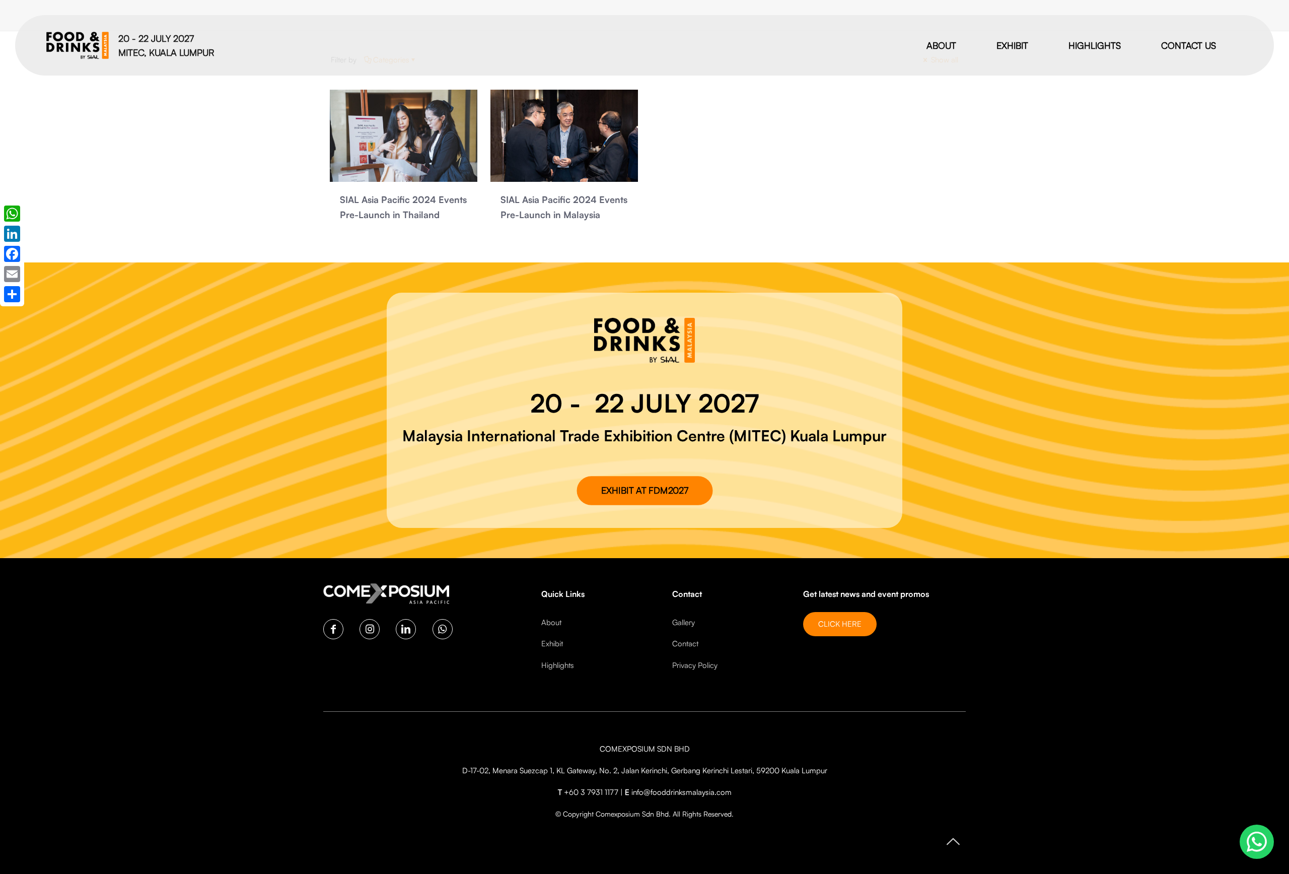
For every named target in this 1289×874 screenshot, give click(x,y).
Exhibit (552, 643)
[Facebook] (12, 254)
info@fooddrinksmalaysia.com (681, 792)
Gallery (683, 622)
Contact (685, 643)
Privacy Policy (695, 665)
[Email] (12, 274)
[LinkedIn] (12, 234)
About (551, 622)
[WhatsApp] (12, 214)
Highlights (557, 665)
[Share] (12, 294)
